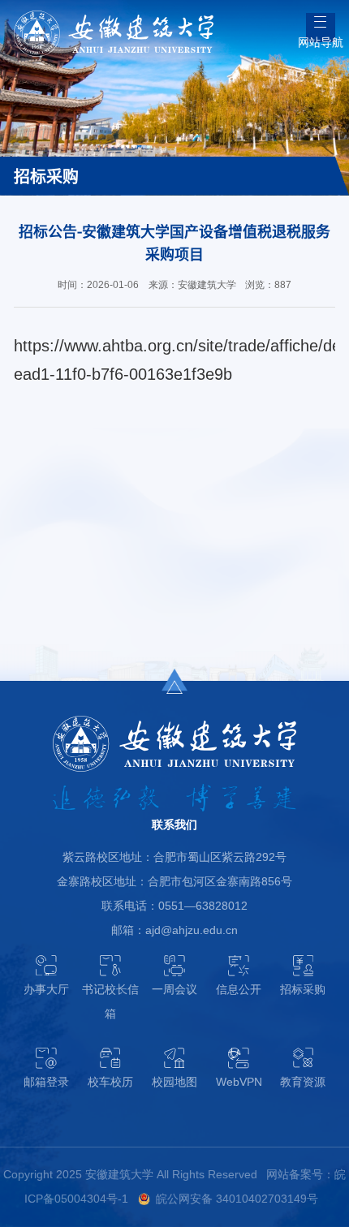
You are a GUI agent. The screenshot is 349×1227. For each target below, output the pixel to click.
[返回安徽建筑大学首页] (113, 16)
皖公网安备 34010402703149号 (237, 1199)
